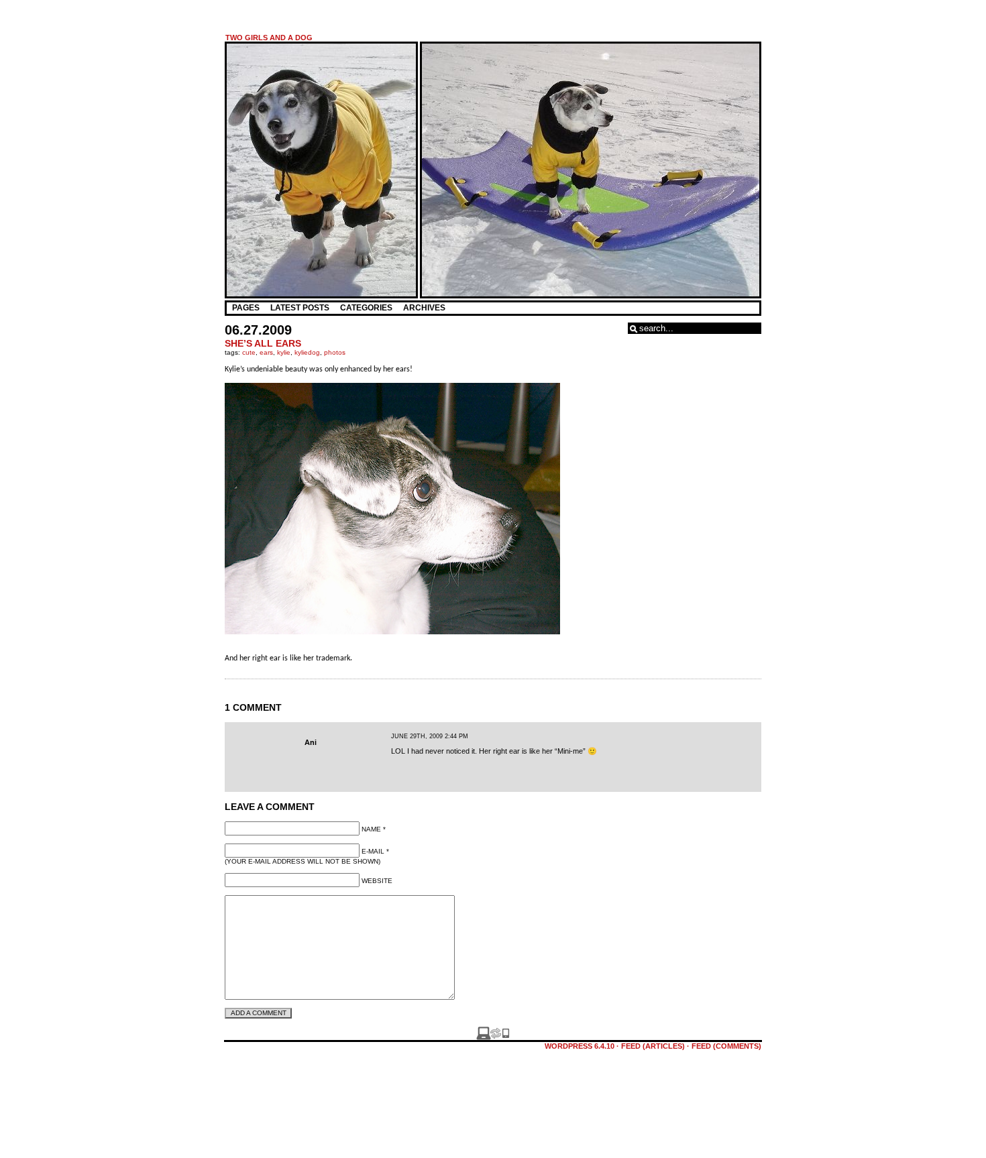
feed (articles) (653, 1046)
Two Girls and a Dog (269, 38)
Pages (246, 307)
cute (249, 352)
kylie (283, 352)
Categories (366, 307)
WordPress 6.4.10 (579, 1046)
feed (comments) (726, 1046)
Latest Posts (299, 307)
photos (334, 352)
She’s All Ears (263, 343)
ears (266, 352)
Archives (424, 307)
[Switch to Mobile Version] (493, 1037)
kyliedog (307, 352)
